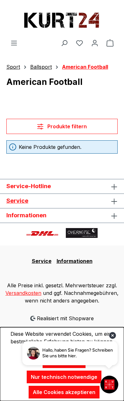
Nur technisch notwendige (64, 377)
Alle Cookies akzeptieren (64, 392)
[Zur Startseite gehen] (62, 19)
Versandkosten (23, 293)
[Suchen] (64, 42)
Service (17, 200)
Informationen (75, 261)
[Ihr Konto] (94, 42)
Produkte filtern (66, 126)
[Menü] (14, 42)
